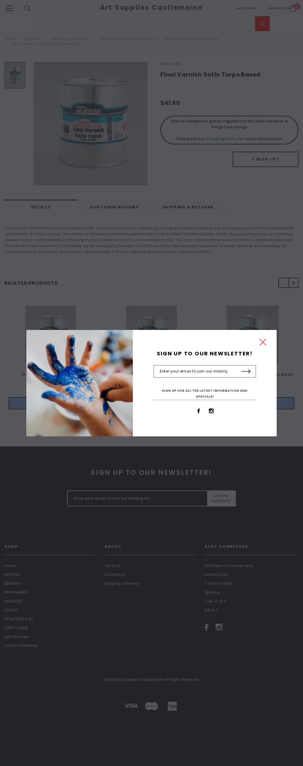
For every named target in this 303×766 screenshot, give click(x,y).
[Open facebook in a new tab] (198, 411)
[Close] (263, 344)
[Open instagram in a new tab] (211, 411)
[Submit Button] (246, 371)
